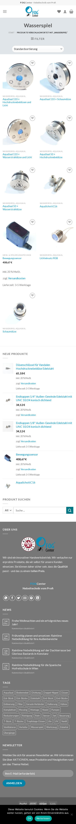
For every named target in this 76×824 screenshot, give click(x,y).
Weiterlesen (43, 818)
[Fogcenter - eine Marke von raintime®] (32, 11)
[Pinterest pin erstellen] (31, 598)
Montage (34, 709)
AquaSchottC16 (48, 206)
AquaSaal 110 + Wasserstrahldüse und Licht (17, 156)
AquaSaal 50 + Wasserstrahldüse (12, 208)
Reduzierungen (11, 715)
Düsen (65, 692)
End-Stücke (62, 698)
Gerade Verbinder (35, 704)
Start (11, 32)
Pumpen (55, 709)
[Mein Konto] (65, 11)
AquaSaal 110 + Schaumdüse (55, 99)
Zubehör (64, 727)
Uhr (50, 721)
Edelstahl (35, 698)
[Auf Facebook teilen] (12, 598)
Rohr (37, 715)
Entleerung (9, 704)
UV (56, 721)
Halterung (52, 704)
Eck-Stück (8, 698)
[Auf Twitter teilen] (19, 598)
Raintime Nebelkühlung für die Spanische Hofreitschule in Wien (36, 666)
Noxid (45, 709)
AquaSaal (8, 692)
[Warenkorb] (71, 11)
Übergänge (9, 732)
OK (29, 818)
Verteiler (23, 727)
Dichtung (36, 692)
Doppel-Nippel (51, 692)
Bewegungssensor (12, 258)
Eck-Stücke (22, 698)
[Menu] (5, 11)
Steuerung (64, 715)
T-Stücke (18, 721)
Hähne (63, 704)
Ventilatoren (10, 727)
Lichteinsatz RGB (49, 258)
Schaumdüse (9, 331)
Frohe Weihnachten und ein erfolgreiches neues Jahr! (40, 622)
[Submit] (69, 510)
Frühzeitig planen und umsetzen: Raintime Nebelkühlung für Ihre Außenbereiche (37, 637)
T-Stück (7, 721)
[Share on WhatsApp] (6, 598)
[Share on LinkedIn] (38, 598)
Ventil (64, 721)
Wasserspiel (37, 727)
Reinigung (27, 715)
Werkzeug (51, 727)
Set (54, 715)
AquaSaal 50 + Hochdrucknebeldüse (51, 156)
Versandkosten (16, 278)
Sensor (46, 715)
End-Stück (48, 698)
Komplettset (10, 709)
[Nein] (71, 815)
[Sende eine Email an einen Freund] (25, 598)
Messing (23, 709)
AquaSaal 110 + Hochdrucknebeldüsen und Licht (17, 102)
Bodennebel (22, 692)
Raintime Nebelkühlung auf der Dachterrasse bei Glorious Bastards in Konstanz (41, 652)
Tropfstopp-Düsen (36, 721)
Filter (20, 704)
